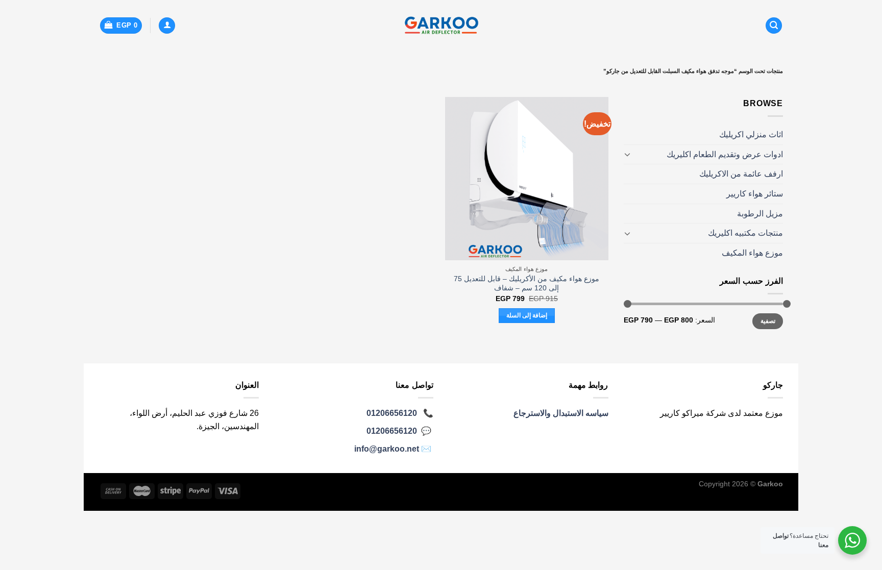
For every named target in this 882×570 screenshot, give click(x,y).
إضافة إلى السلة (527, 315)
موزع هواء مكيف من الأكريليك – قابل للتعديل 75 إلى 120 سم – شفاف (526, 283)
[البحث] (774, 25)
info (386, 448)
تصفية (768, 321)
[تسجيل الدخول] (167, 25)
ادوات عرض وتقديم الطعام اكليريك (725, 154)
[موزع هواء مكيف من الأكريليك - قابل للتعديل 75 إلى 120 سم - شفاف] (526, 178)
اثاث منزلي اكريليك (751, 134)
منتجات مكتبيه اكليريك (745, 233)
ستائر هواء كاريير (754, 193)
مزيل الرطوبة (760, 213)
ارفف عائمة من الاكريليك (741, 173)
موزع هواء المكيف (752, 253)
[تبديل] (628, 154)
